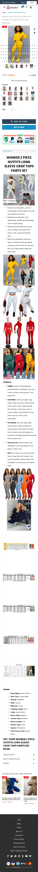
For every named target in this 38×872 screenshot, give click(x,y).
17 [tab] (36, 45)
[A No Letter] (4, 103)
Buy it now (19, 127)
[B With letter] (33, 98)
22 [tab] (10, 48)
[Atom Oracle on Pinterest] (15, 857)
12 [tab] (25, 45)
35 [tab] (1, 51)
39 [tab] (10, 51)
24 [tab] (14, 48)
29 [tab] (25, 48)
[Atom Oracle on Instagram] (19, 857)
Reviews (6, 763)
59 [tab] (16, 54)
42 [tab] (16, 51)
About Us (19, 831)
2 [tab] (3, 45)
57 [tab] (12, 54)
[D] (33, 89)
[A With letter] (4, 98)
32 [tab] (32, 48)
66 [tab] (32, 54)
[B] (27, 94)
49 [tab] (32, 51)
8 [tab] (16, 45)
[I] (10, 103)
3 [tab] (5, 45)
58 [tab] (14, 54)
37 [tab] (5, 51)
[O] (4, 89)
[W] (33, 94)
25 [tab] (16, 48)
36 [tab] (3, 51)
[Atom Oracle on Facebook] (8, 857)
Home (19, 827)
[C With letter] (10, 98)
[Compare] (34, 29)
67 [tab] (34, 54)
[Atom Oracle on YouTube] (26, 857)
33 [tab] (34, 48)
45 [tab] (23, 51)
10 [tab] (21, 45)
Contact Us (19, 835)
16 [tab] (34, 45)
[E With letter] (21, 98)
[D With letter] (27, 98)
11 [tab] (23, 45)
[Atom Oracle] (12, 7)
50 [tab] (34, 51)
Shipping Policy (9, 754)
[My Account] (30, 7)
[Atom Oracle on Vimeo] (30, 857)
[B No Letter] (16, 94)
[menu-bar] (3, 7)
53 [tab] (3, 54)
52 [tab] (1, 54)
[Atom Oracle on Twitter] (12, 857)
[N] (10, 89)
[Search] (26, 7)
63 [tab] (25, 54)
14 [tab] (30, 45)
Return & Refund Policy (11, 759)
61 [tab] (21, 54)
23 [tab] (12, 48)
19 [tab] (3, 48)
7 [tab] (14, 45)
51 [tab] (36, 51)
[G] (21, 94)
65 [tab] (30, 54)
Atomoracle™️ (17, 867)
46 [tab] (25, 51)
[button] (3, 66)
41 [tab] (14, 51)
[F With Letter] (16, 98)
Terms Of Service (19, 847)
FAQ (19, 820)
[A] (21, 89)
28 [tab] (23, 48)
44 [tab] (21, 51)
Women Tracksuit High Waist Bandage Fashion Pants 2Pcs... (11, 799)
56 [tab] (10, 54)
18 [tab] (1, 48)
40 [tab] (12, 51)
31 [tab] (30, 48)
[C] (27, 89)
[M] (16, 89)
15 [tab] (32, 45)
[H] (10, 94)
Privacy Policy (19, 839)
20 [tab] (5, 48)
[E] (4, 94)
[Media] (34, 32)
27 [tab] (21, 48)
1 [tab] (1, 45)
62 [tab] (23, 54)
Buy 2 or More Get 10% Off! (20, 2)
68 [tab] (36, 54)
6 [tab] (12, 45)
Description (7, 151)
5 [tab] (10, 45)
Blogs (19, 824)
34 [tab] (36, 48)
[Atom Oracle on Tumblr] (23, 857)
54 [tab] (5, 54)
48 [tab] (30, 51)
